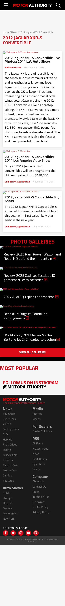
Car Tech (8, 475)
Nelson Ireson (13, 67)
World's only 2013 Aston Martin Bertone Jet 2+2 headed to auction (30, 337)
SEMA (6, 492)
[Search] (58, 5)
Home (6, 32)
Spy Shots (9, 413)
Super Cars (9, 419)
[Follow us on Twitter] (13, 533)
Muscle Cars (10, 454)
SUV (5, 434)
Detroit (7, 503)
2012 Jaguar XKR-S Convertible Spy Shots (32, 199)
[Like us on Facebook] (5, 533)
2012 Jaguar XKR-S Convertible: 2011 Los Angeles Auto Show (29, 158)
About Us (38, 481)
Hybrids (7, 439)
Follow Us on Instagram (30, 384)
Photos (37, 413)
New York (8, 518)
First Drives (10, 444)
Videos (7, 424)
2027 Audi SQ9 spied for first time (29, 296)
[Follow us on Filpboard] (36, 533)
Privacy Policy (40, 512)
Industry (8, 460)
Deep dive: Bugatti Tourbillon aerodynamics (25, 315)
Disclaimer (38, 502)
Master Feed (40, 448)
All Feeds (38, 443)
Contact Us (39, 486)
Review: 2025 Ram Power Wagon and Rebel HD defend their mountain (32, 256)
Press (36, 491)
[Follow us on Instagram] (20, 533)
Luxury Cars (10, 470)
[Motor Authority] (32, 5)
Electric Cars (10, 465)
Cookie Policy (40, 507)
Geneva (7, 508)
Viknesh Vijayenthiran (17, 181)
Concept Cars (11, 429)
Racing (7, 449)
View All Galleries (32, 352)
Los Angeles (10, 513)
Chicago (7, 498)
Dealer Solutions (42, 431)
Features (8, 480)
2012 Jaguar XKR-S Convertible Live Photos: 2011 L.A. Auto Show (32, 59)
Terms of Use (40, 496)
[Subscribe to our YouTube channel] (28, 533)
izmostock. (32, 541)
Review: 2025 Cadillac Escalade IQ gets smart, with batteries (29, 277)
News (14, 32)
